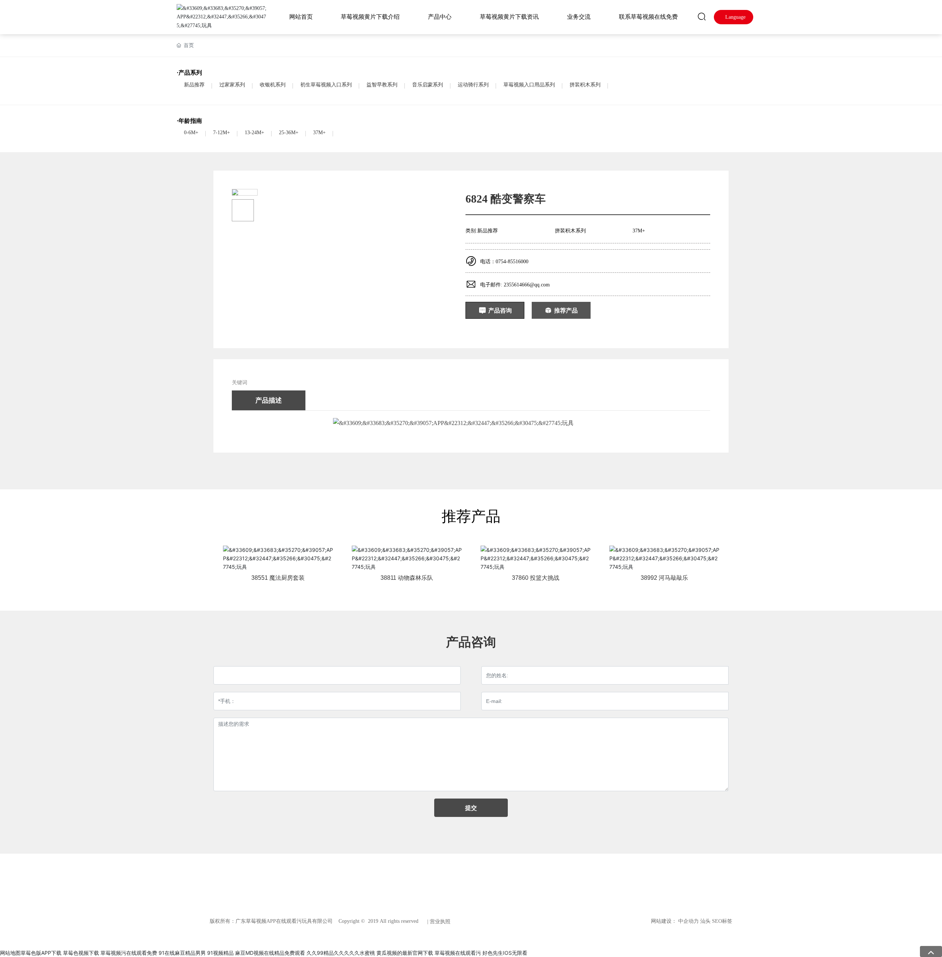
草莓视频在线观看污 (458, 953)
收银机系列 (273, 85)
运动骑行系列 (473, 85)
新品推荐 (194, 85)
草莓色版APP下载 (41, 953)
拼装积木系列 (585, 85)
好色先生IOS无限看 (504, 953)
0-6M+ (191, 132)
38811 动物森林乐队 (406, 578)
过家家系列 (232, 85)
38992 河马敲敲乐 (664, 578)
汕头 (705, 921)
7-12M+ (221, 132)
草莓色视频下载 (81, 953)
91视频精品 (220, 953)
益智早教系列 (381, 85)
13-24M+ (254, 132)
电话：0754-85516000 (504, 261)
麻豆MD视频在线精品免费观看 (270, 953)
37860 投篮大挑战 (535, 578)
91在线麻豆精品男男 (182, 953)
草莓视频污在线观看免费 (128, 953)
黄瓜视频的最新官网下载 (404, 953)
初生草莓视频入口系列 (326, 85)
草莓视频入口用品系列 (529, 85)
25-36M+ (288, 132)
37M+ (319, 132)
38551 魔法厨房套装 (278, 578)
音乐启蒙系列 (427, 85)
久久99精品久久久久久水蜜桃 (341, 953)
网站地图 (10, 953)
